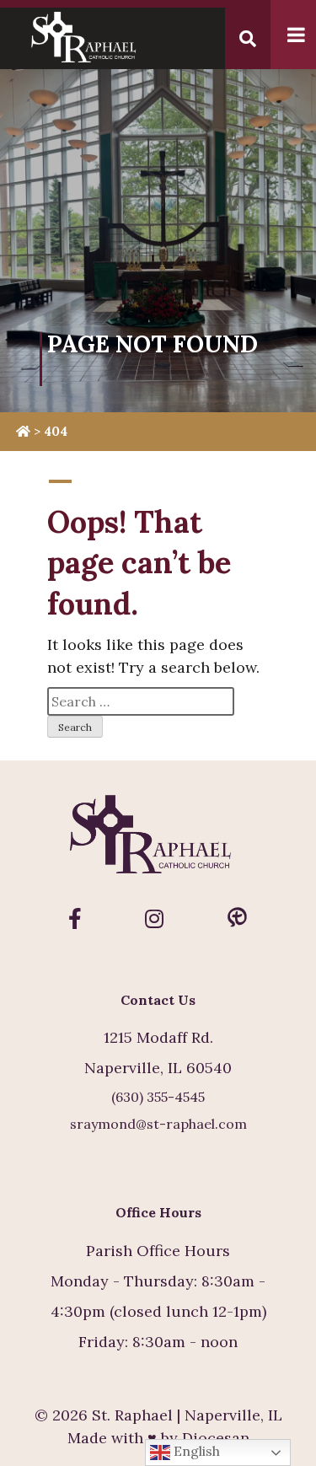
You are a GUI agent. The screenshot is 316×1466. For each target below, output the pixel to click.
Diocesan (215, 1437)
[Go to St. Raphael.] (23, 431)
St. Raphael (132, 1415)
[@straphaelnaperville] (75, 919)
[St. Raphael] (158, 841)
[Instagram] (154, 919)
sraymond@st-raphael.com (158, 1123)
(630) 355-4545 (158, 1096)
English (195, 1450)
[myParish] (237, 919)
